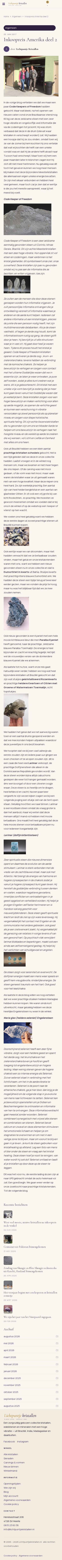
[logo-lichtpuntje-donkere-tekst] (17, 4)
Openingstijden (12, 1483)
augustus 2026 (12, 1336)
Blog (6, 1491)
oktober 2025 (11, 1392)
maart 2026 (10, 1357)
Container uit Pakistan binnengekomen (25, 1246)
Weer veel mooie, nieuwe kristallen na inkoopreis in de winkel (30, 1224)
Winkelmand (10, 1470)
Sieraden (9, 1458)
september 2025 (13, 1398)
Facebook (9, 1441)
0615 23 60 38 (11, 1525)
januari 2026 (10, 1371)
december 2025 (12, 1378)
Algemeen (11, 27)
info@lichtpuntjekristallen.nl (19, 1529)
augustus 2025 (12, 1405)
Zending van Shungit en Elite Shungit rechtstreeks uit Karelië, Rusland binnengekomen (30, 1269)
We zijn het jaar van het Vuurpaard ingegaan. (27, 1317)
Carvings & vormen (14, 1462)
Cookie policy (11, 1504)
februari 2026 (11, 1364)
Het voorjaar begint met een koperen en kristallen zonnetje (30, 1294)
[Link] (51, 4)
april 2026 (9, 1350)
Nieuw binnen (11, 1466)
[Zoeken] (42, 4)
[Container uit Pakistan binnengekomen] (8, 1239)
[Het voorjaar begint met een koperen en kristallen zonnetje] (8, 1285)
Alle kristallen (11, 1454)
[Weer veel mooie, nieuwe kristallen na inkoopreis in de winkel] (8, 1214)
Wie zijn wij (10, 1487)
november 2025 (12, 1385)
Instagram (22, 1441)
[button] (3, 4)
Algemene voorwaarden (17, 1500)
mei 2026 (9, 1343)
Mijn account (11, 1496)
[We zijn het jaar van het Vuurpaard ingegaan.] (8, 1309)
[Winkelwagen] (57, 4)
